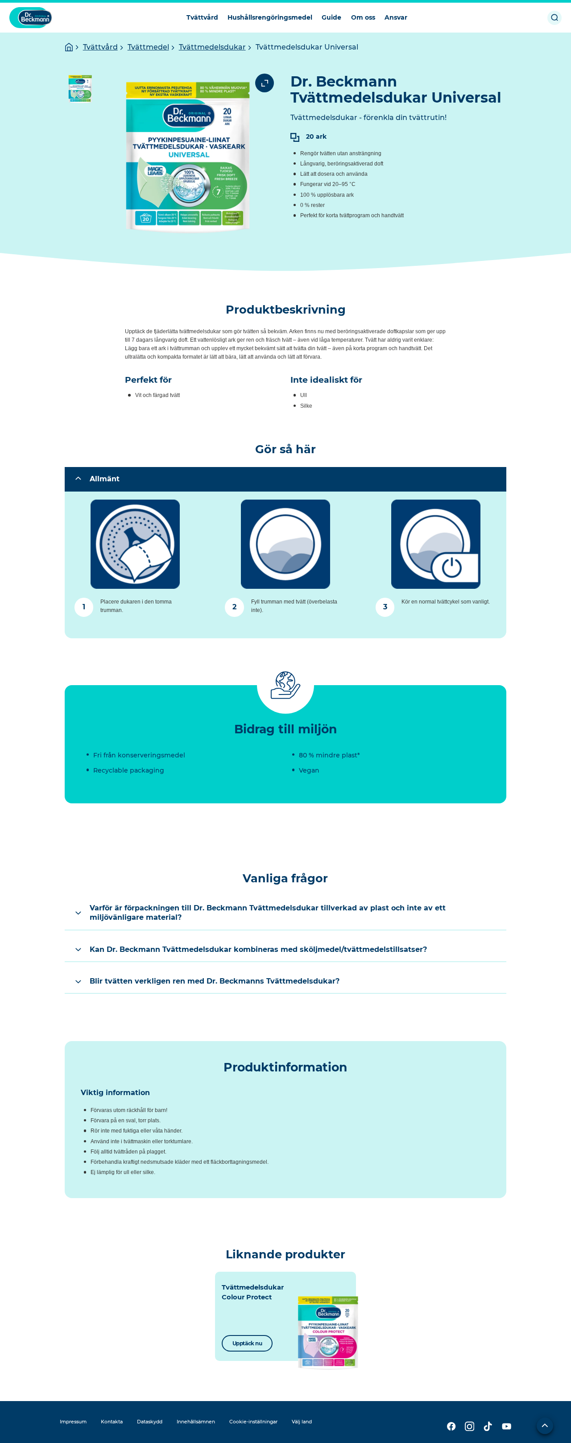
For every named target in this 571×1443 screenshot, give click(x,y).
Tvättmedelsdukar (212, 47)
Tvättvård (100, 47)
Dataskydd (149, 1422)
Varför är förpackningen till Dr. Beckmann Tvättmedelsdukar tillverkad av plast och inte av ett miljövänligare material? (268, 913)
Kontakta (112, 1422)
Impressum (73, 1422)
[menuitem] (202, 17)
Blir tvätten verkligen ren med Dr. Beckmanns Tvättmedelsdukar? (214, 981)
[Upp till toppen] (545, 1426)
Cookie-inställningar (253, 1422)
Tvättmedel (148, 47)
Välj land (302, 1422)
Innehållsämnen (196, 1422)
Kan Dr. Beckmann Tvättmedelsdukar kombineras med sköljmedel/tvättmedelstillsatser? (258, 949)
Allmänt (105, 479)
